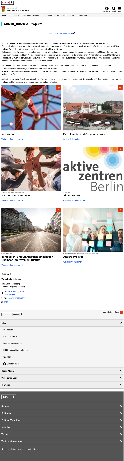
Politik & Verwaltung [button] (11, 420)
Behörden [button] (6, 413)
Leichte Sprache (14, 364)
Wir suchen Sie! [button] (9, 378)
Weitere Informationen (11, 139)
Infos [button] (3, 323)
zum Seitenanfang (111, 312)
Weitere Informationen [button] (12, 441)
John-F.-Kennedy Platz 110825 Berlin (14, 293)
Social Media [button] (7, 371)
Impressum (8, 330)
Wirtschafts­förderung (79, 15)
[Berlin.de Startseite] (7, 3)
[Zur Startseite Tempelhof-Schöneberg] (3, 9)
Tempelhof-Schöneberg (10, 15)
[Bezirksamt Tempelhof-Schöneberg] (12, 314)
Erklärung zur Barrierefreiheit (15, 350)
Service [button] (5, 406)
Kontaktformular (10, 337)
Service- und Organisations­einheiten (55, 15)
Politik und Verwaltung (30, 15)
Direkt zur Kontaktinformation (60, 33)
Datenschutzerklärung (12, 343)
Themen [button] (5, 434)
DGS (9, 357)
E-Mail (7, 302)
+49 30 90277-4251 (16, 298)
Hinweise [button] (5, 385)
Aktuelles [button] (5, 427)
